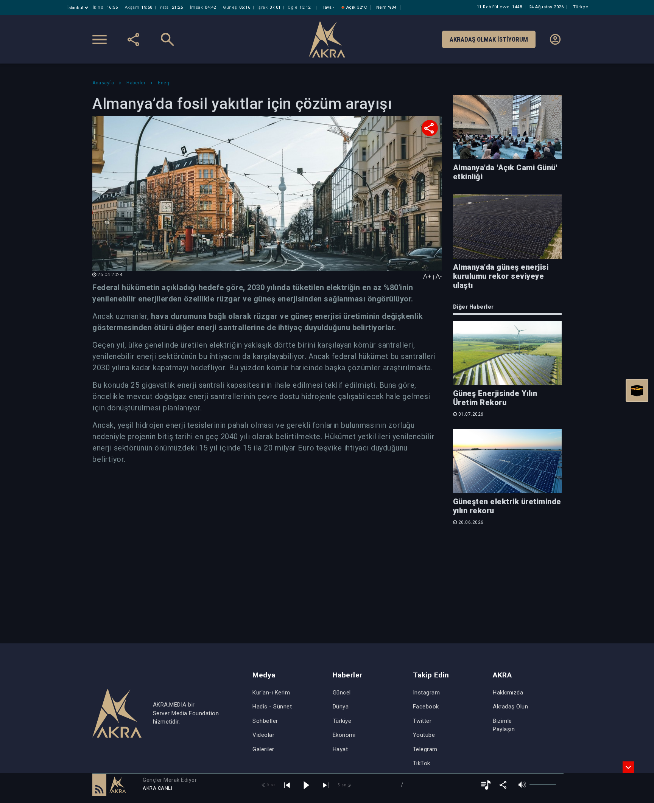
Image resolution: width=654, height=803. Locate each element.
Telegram (425, 749)
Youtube (424, 735)
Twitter (422, 721)
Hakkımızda (508, 692)
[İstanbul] (78, 8)
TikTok (421, 763)
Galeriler (263, 749)
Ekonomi (344, 735)
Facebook (426, 706)
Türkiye (342, 721)
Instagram (426, 692)
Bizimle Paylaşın (504, 725)
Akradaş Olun (510, 706)
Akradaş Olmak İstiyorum (489, 39)
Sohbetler (265, 721)
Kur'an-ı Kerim (271, 692)
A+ (427, 276)
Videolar (263, 735)
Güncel (342, 692)
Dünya (341, 706)
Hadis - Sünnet (272, 706)
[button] (99, 784)
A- (439, 276)
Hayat (340, 749)
